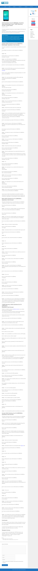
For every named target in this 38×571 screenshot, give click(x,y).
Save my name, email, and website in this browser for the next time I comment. (13, 562)
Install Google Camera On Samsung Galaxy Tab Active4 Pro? (10, 539)
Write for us (31, 6)
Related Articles (5, 41)
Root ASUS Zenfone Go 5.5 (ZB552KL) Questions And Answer (11, 37)
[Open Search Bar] (36, 7)
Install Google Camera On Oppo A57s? (8, 538)
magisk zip (22, 445)
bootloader (3, 70)
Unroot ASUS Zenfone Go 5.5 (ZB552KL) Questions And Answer (11, 39)
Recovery (20, 6)
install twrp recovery (16, 309)
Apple (9, 6)
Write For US (32, 37)
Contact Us (32, 33)
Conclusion (4, 40)
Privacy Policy (32, 34)
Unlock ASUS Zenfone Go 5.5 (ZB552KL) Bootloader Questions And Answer (13, 36)
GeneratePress (24, 569)
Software (26, 6)
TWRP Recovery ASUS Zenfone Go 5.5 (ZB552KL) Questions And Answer (13, 38)
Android (14, 6)
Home (5, 6)
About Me (31, 31)
